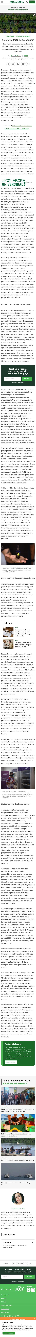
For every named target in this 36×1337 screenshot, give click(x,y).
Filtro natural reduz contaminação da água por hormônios (16, 1135)
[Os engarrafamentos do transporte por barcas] (18, 1171)
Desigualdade (4, 1107)
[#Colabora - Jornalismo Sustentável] (17, 2)
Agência (3, 1298)
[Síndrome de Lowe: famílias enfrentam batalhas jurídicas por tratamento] (8, 632)
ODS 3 (26, 56)
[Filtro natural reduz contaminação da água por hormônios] (18, 1122)
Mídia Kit (3, 1302)
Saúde (16, 627)
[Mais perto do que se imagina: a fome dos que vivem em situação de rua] (18, 1096)
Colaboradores (5, 1309)
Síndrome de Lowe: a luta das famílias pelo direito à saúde (23, 645)
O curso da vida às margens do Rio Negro (17, 1160)
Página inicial (10, 36)
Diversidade (4, 1158)
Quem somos (5, 1295)
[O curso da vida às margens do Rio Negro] (18, 1147)
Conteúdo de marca (6, 1305)
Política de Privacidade (24, 1329)
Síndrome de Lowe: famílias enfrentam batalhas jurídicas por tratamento (23, 633)
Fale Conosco (5, 1312)
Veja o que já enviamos (18, 382)
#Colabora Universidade (23, 36)
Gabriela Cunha (16, 56)
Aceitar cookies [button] (9, 1333)
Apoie (31, 2)
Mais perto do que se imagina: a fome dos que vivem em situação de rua (17, 1110)
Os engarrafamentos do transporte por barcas (16, 1184)
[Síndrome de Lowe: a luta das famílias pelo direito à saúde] (8, 644)
